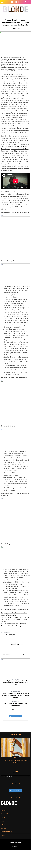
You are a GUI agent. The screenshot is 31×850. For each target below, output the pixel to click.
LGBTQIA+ (4, 634)
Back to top (14, 846)
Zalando (12, 136)
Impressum (4, 828)
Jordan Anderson (12, 138)
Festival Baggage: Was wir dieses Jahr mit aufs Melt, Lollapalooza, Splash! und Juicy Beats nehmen (15, 619)
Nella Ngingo (5, 149)
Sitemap (3, 835)
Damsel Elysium (15, 151)
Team (2, 821)
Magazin (3, 810)
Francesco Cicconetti (17, 149)
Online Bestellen (5, 814)
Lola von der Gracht (20, 147)
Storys (12, 17)
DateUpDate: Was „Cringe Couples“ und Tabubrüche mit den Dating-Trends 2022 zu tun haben (15, 682)
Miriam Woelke (16, 28)
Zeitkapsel (11, 634)
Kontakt (3, 824)
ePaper (3, 817)
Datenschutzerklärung (6, 831)
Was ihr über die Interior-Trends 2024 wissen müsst (16, 703)
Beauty (15, 757)
